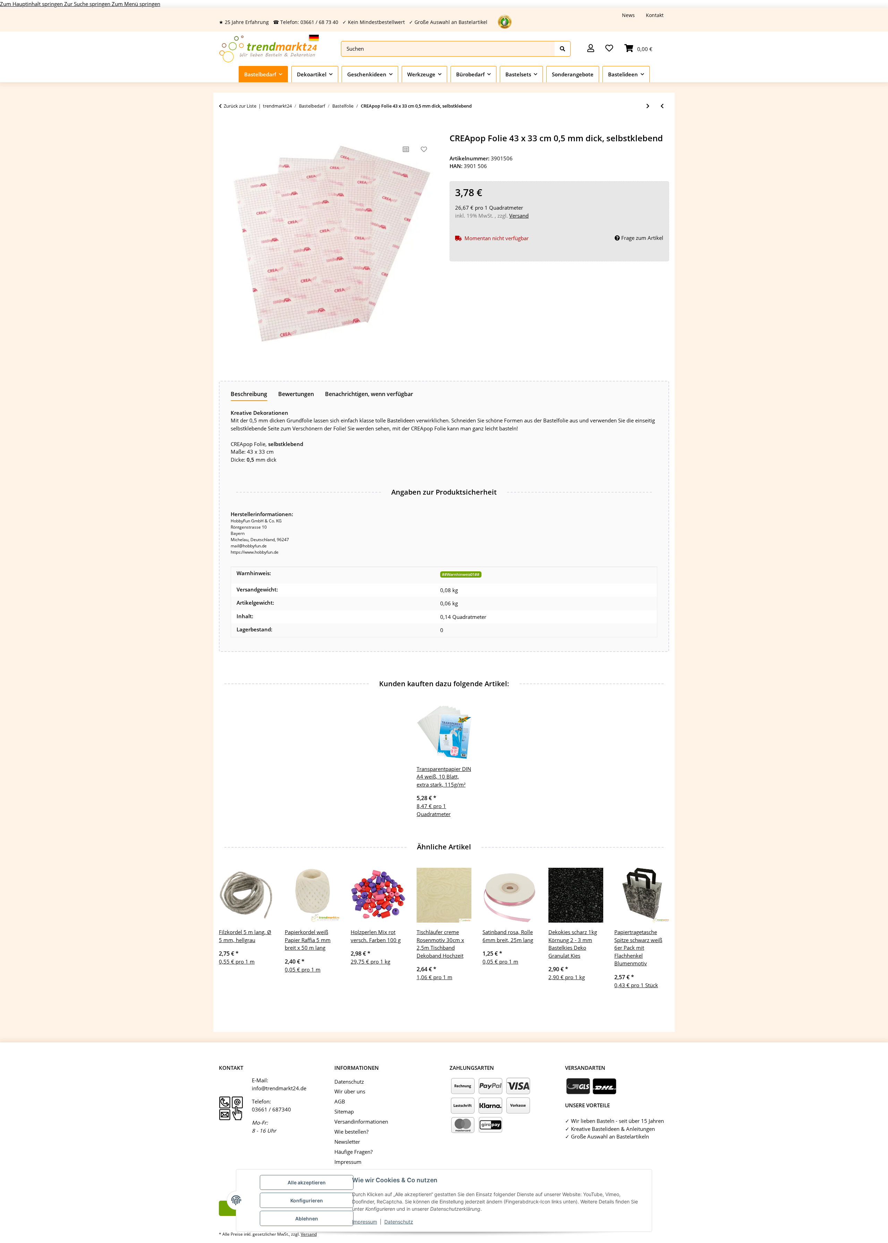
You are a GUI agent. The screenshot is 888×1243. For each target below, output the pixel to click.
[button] (591, 48)
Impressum (364, 1222)
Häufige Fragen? (353, 1151)
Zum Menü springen (136, 3)
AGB (339, 1101)
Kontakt (655, 15)
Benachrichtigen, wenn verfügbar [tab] (369, 394)
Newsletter (347, 1141)
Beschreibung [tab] (249, 394)
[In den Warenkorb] (224, 129)
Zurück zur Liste (240, 106)
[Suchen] (563, 49)
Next (658, 933)
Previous (230, 933)
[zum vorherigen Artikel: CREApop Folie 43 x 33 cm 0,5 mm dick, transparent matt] (662, 106)
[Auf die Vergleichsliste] (405, 149)
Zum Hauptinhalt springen (32, 3)
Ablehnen (306, 1218)
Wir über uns (349, 1091)
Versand (519, 215)
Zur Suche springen (88, 3)
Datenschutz (398, 1222)
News (628, 15)
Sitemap (344, 1111)
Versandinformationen (361, 1121)
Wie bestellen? (351, 1131)
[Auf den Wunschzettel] (424, 149)
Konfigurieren (306, 1200)
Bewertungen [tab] (296, 394)
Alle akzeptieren (307, 1182)
